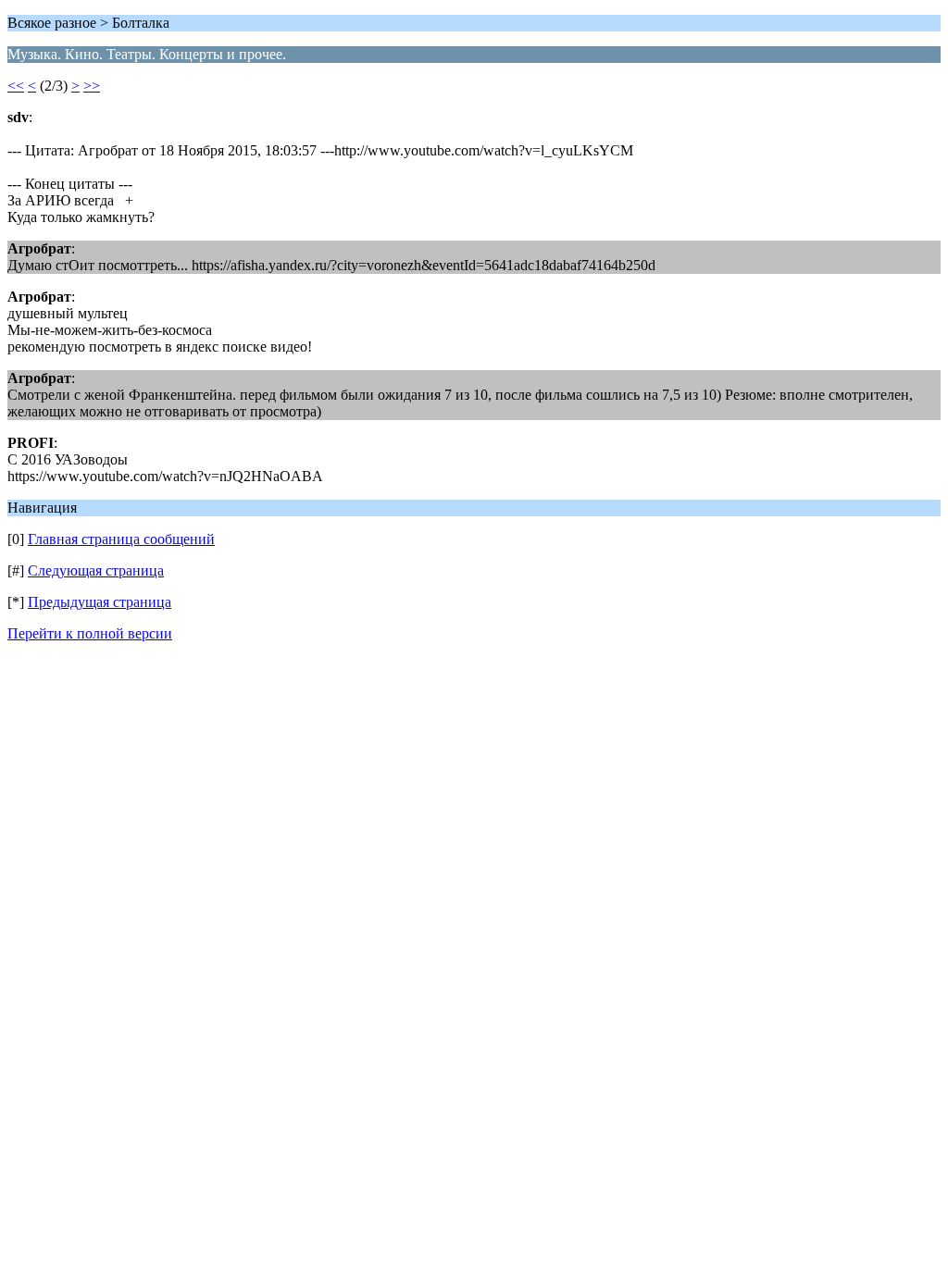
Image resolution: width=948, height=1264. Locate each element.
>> (91, 85)
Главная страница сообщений (121, 539)
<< (15, 85)
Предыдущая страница (99, 602)
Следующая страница (96, 570)
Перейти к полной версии (89, 633)
